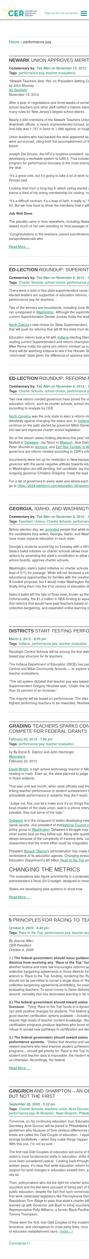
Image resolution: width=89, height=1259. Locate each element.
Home (14, 41)
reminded (52, 529)
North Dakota (19, 324)
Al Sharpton (45, 1113)
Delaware (31, 442)
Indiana (63, 337)
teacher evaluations (60, 72)
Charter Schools (31, 282)
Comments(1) (19, 1243)
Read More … (19, 246)
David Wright (18, 769)
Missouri (66, 442)
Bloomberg (17, 756)
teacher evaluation (73, 643)
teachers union (56, 1108)
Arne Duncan (79, 1108)
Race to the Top (72, 860)
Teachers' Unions (32, 521)
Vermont (41, 446)
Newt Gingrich (66, 1113)
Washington (45, 312)
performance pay (31, 72)
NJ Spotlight (18, 89)
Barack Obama (35, 851)
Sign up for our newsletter (61, 13)
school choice (55, 282)
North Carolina (20, 416)
